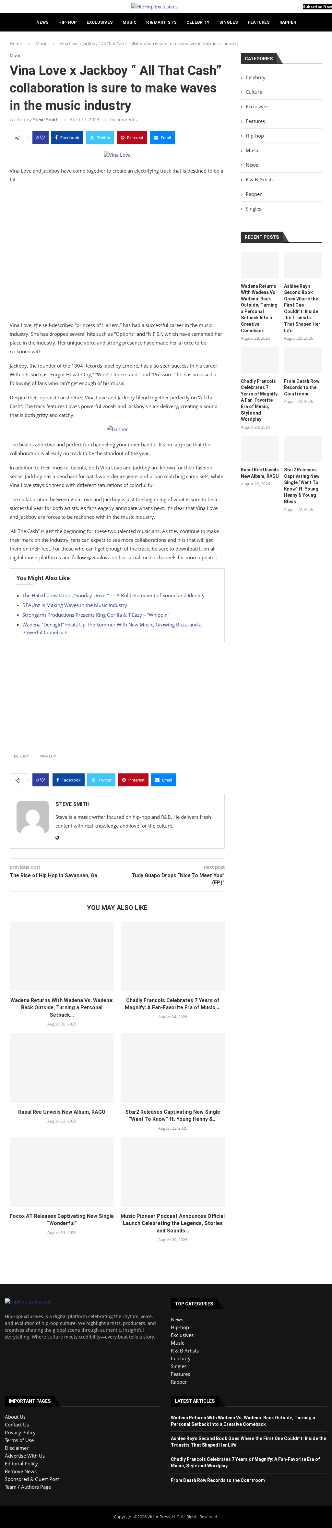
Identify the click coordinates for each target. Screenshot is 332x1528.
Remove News (21, 1471)
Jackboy (21, 756)
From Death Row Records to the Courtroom (301, 387)
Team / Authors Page (28, 1487)
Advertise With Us (25, 1455)
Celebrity (197, 22)
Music (129, 22)
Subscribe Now (317, 6)
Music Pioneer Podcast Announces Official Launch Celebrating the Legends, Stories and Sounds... (173, 1223)
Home (16, 43)
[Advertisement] (117, 253)
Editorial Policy (21, 1463)
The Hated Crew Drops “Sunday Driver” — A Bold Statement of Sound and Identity (113, 595)
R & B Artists (161, 22)
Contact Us (17, 1424)
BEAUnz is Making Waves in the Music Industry (74, 605)
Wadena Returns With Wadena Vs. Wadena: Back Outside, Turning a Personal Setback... (61, 1007)
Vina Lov (48, 756)
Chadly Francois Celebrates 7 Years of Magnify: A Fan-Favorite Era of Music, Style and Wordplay (260, 400)
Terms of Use (19, 1440)
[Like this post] (42, 137)
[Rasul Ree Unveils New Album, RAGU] (62, 1068)
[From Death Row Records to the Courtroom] (303, 360)
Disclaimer (17, 1448)
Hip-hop (67, 22)
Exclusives (100, 22)
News (42, 22)
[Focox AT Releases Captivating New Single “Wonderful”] (62, 1172)
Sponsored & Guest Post (32, 1479)
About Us (15, 1416)
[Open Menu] (2, 6)
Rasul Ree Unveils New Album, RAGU (61, 1112)
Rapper (287, 22)
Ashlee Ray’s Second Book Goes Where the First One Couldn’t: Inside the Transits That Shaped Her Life (302, 308)
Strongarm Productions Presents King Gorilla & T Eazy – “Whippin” (95, 615)
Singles (228, 22)
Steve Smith (46, 119)
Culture (254, 92)
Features (259, 22)
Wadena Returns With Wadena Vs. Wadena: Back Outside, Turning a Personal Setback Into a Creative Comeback (259, 308)
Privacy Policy (20, 1432)
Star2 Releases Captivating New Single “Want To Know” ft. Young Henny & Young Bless (301, 485)
